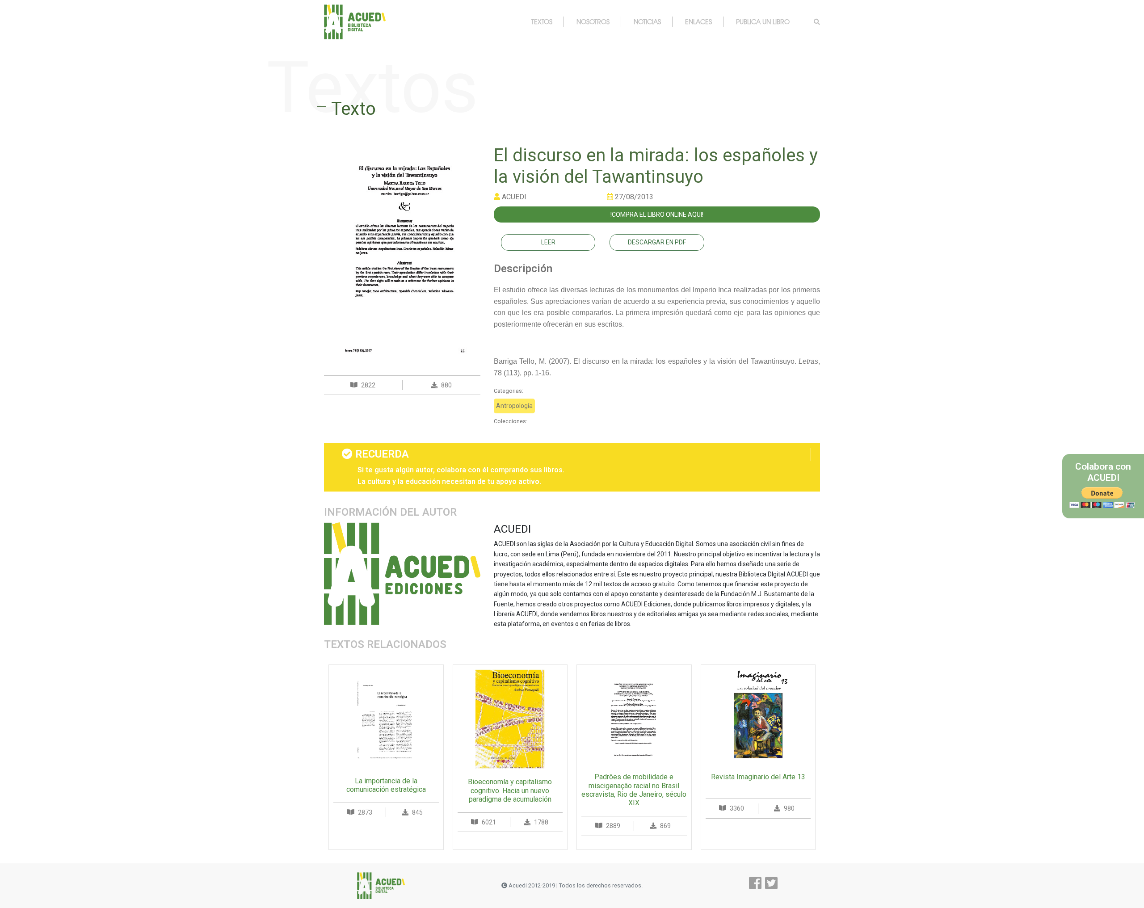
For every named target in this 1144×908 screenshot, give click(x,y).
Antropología (514, 405)
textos (541, 21)
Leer (548, 242)
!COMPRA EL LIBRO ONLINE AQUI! (656, 214)
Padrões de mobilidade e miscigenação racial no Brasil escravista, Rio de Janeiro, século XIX (633, 790)
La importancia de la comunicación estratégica (386, 785)
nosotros (593, 21)
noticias (647, 21)
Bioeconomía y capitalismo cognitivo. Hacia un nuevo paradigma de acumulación (510, 790)
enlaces (698, 21)
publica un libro (763, 21)
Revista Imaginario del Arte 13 (758, 777)
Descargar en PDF (657, 242)
